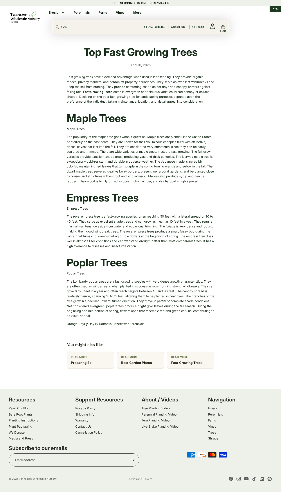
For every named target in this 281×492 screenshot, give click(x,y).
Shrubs (213, 438)
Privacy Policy (85, 408)
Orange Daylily (77, 324)
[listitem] (57, 12)
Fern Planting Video (155, 420)
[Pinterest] (269, 478)
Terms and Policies (140, 479)
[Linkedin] (262, 478)
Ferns (212, 420)
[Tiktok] (254, 478)
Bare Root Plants (20, 414)
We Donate (17, 432)
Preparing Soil (82, 363)
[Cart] (269, 17)
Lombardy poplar (85, 281)
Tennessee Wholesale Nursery (38, 478)
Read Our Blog (19, 408)
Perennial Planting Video (159, 414)
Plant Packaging (20, 426)
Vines (212, 426)
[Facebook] (231, 478)
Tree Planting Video (156, 408)
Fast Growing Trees (186, 363)
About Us (199, 17)
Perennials (137, 324)
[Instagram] (238, 478)
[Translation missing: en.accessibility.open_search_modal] (99, 27)
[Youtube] (246, 478)
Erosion (213, 408)
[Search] (157, 17)
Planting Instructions (23, 420)
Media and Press (21, 438)
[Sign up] (132, 460)
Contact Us (83, 426)
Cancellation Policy (88, 432)
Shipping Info (84, 414)
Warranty (81, 420)
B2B (275, 9)
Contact (219, 17)
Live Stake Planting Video (160, 426)
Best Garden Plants (136, 363)
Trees (212, 432)
